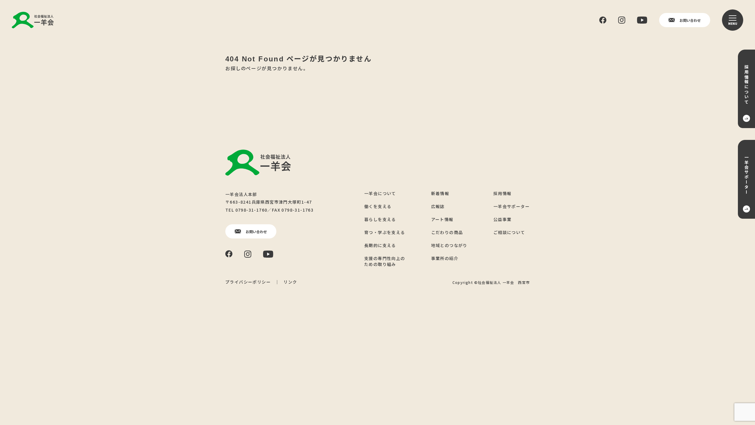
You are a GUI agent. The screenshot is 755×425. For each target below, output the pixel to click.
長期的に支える (380, 245)
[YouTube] (642, 20)
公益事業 (502, 219)
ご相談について (509, 232)
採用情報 (502, 193)
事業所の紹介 (444, 258)
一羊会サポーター (511, 206)
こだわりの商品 (447, 232)
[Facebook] (602, 20)
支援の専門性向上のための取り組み (384, 261)
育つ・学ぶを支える (384, 232)
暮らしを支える (380, 219)
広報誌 (438, 206)
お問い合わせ (690, 20)
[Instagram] (621, 20)
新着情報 (440, 193)
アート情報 (442, 219)
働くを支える (377, 206)
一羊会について (380, 193)
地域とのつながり (449, 245)
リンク (290, 282)
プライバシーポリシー (248, 282)
